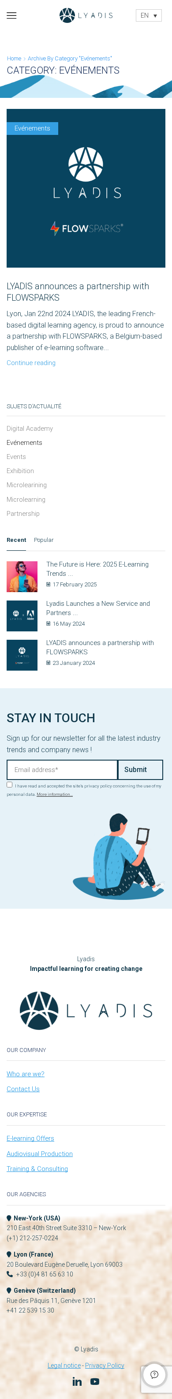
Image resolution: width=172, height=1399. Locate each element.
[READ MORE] (86, 195)
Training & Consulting (37, 1169)
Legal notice (64, 1365)
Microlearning (26, 500)
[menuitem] (149, 15)
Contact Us (23, 1089)
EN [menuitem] (145, 15)
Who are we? (26, 1074)
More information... (55, 794)
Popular (44, 540)
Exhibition (20, 471)
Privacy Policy (104, 1365)
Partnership (23, 514)
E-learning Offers (30, 1138)
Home (14, 58)
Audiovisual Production (40, 1154)
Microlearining (27, 485)
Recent (16, 540)
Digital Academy (30, 429)
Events (16, 457)
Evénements (32, 128)
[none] (149, 15)
